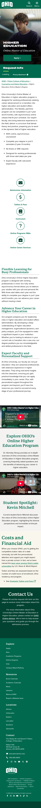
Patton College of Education (18, 81)
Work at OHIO (11, 694)
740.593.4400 (14, 757)
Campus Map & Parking (15, 668)
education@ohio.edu (17, 754)
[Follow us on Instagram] (11, 761)
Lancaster (9, 721)
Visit (7, 664)
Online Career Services (20, 247)
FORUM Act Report (29, 781)
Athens (8, 709)
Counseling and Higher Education (15, 84)
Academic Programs (13, 656)
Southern (9, 725)
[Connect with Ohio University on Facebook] (7, 795)
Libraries (9, 690)
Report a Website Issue (14, 698)
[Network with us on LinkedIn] (15, 761)
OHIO (4, 81)
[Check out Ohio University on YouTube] (17, 795)
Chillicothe (10, 713)
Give (8, 652)
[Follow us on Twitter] (23, 761)
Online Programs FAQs (20, 233)
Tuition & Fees (20, 204)
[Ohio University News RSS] (27, 795)
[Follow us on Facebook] (7, 761)
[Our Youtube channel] (19, 761)
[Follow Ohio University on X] (20, 795)
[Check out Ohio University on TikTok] (23, 795)
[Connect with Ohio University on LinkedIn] (14, 795)
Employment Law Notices (13, 781)
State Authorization (21, 786)
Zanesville (10, 728)
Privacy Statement (19, 75)
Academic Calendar (13, 682)
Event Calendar (12, 679)
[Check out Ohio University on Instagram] (10, 795)
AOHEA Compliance (26, 779)
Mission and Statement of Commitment (20, 783)
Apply (16, 58)
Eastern (9, 717)
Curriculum (20, 218)
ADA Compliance (13, 779)
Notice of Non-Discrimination (17, 784)
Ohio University (15, 793)
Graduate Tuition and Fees (23, 581)
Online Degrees (12, 660)
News (8, 686)
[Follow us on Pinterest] (26, 761)
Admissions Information (20, 190)
